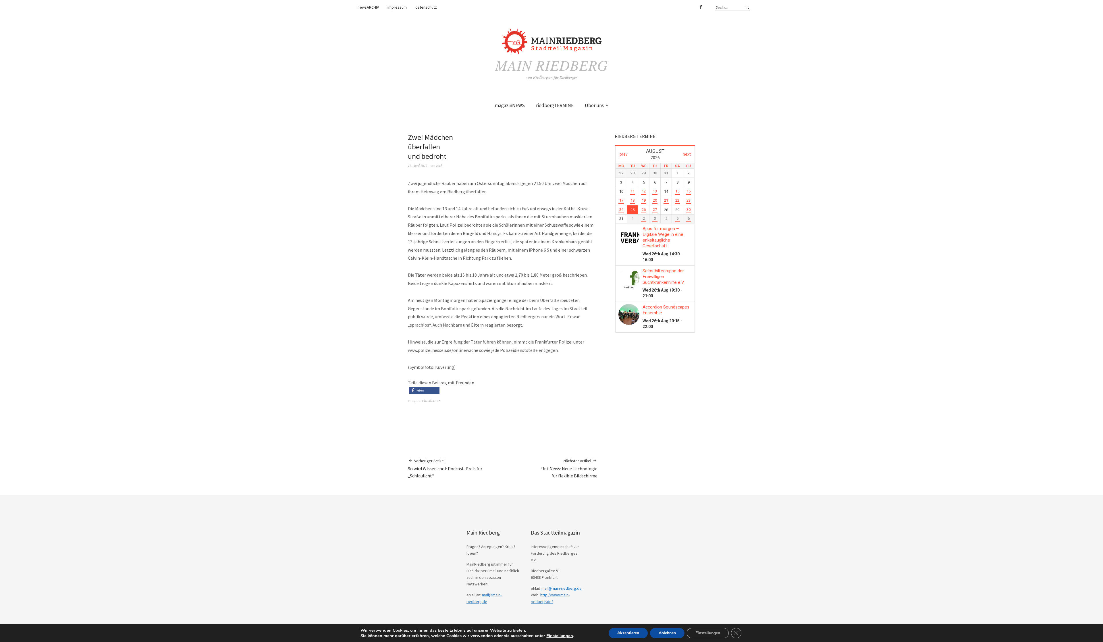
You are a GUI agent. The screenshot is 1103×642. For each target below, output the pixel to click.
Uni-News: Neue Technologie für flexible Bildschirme (569, 468)
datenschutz (426, 7)
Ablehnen (667, 633)
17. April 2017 (417, 165)
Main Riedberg (551, 65)
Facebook (700, 7)
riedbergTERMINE (555, 105)
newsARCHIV (368, 7)
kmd (439, 165)
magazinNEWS (510, 105)
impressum (397, 7)
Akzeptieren (628, 633)
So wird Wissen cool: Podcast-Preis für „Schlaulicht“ (445, 468)
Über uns (594, 105)
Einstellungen (559, 635)
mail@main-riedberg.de (561, 588)
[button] (424, 390)
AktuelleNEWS (431, 401)
